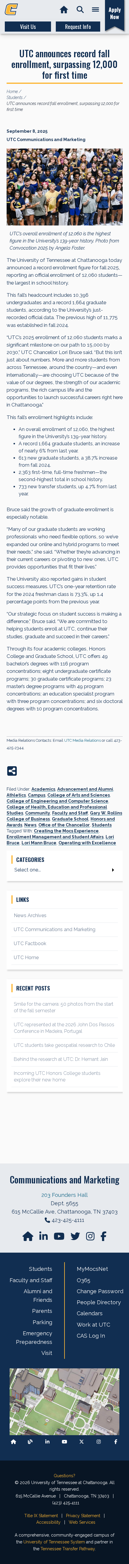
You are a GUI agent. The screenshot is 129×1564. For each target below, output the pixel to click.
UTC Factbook (30, 943)
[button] (80, 10)
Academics (43, 789)
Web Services (82, 1522)
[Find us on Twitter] (75, 1238)
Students (102, 825)
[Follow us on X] (81, 1442)
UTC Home (26, 957)
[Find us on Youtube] (64, 1442)
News (30, 825)
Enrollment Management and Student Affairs (55, 836)
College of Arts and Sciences (78, 795)
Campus (36, 795)
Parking (42, 1322)
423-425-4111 (68, 1220)
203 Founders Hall (64, 1195)
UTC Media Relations (82, 740)
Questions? (64, 1475)
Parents (42, 1311)
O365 (83, 1280)
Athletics (16, 795)
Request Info (78, 26)
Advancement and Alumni (85, 789)
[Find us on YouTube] (60, 1238)
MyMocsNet (92, 1269)
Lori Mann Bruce (39, 842)
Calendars (90, 1313)
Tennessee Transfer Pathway (67, 1548)
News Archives (30, 915)
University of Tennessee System (54, 1542)
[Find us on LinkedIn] (44, 1238)
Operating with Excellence (87, 842)
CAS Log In (91, 1336)
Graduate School (70, 819)
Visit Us (28, 26)
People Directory (99, 1302)
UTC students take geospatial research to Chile (64, 1045)
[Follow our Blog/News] (30, 1442)
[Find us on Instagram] (91, 1238)
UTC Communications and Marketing (54, 929)
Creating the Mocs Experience (66, 831)
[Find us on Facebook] (115, 1442)
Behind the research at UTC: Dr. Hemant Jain (61, 1059)
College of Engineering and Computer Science (57, 801)
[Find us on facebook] (103, 1238)
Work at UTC (93, 1325)
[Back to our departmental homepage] (13, 1442)
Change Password (100, 1291)
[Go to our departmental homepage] (28, 1238)
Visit (46, 1353)
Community (37, 813)
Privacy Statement (83, 1515)
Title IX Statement (41, 1515)
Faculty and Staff (70, 813)
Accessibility (48, 1522)
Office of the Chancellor (64, 825)
